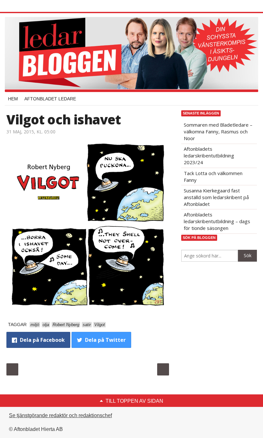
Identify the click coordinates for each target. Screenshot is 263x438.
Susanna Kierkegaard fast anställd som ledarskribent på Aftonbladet (216, 197)
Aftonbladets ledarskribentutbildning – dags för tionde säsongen (217, 221)
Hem (13, 98)
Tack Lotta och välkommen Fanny (213, 176)
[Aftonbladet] (30, 6)
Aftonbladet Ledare (50, 98)
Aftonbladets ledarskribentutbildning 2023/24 (209, 155)
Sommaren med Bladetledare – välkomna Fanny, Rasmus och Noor (218, 131)
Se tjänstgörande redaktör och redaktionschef (60, 415)
